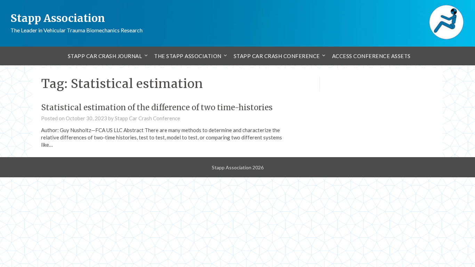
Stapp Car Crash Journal (105, 56)
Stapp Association (57, 18)
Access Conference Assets (371, 56)
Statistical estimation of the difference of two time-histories (157, 107)
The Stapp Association (188, 56)
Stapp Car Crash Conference (277, 56)
